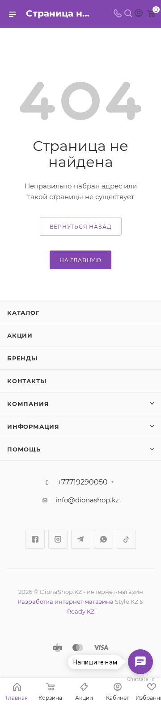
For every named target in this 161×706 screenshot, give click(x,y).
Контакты (26, 380)
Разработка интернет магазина (65, 601)
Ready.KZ (80, 611)
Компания (28, 403)
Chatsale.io (140, 679)
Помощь (24, 449)
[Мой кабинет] (139, 14)
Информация (33, 426)
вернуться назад (81, 226)
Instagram (58, 539)
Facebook (35, 539)
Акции (20, 335)
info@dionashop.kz (87, 500)
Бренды (22, 358)
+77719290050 (82, 482)
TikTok (126, 539)
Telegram (80, 539)
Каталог (23, 312)
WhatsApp (103, 539)
